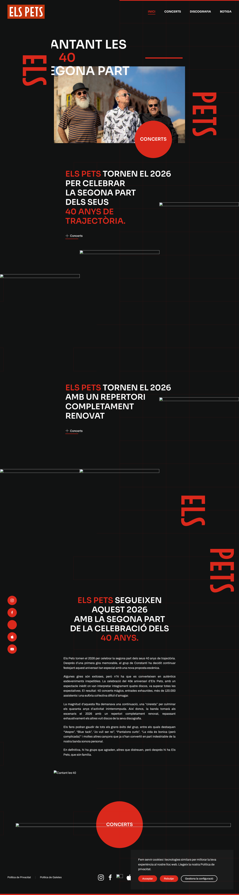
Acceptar (147, 878)
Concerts (172, 11)
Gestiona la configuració (199, 878)
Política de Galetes (51, 877)
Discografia (200, 11)
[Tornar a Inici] (26, 11)
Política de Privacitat (19, 877)
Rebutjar (169, 878)
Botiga (226, 11)
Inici (151, 11)
